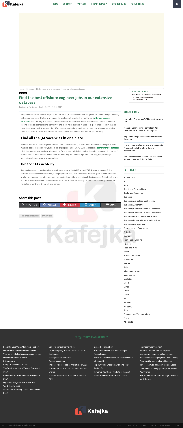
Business (23, 93)
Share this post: (141, 100)
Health (126, 252)
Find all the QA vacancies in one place (146, 94)
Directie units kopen (57, 361)
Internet (127, 263)
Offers (126, 295)
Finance (127, 244)
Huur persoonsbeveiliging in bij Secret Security (159, 358)
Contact (67, 4)
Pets (126, 298)
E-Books (127, 232)
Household (128, 259)
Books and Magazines (133, 193)
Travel (126, 318)
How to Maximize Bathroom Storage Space (158, 365)
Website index (165, 425)
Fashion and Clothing (133, 240)
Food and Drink (130, 248)
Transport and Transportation (137, 314)
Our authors (144, 425)
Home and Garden (132, 255)
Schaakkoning (9, 361)
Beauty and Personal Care (135, 189)
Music (126, 291)
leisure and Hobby (132, 271)
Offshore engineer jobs (29, 216)
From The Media (99, 4)
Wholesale (128, 322)
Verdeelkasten (100, 354)
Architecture (129, 177)
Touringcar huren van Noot (151, 347)
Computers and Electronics (136, 228)
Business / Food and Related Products (140, 216)
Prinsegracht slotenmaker (60, 358)
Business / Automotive (133, 205)
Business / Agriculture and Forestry (139, 201)
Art (125, 181)
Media (126, 283)
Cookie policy (119, 4)
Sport (126, 310)
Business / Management (134, 224)
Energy (127, 236)
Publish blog (137, 4)
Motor (126, 287)
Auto (126, 185)
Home (55, 4)
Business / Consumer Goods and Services (142, 213)
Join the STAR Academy (144, 97)
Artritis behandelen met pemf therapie (110, 350)
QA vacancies (47, 216)
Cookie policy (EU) (130, 425)
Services (127, 302)
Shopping (128, 306)
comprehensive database (108, 148)
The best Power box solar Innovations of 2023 (68, 365)
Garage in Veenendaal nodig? (15, 365)
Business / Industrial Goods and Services (142, 220)
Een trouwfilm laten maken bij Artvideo (156, 361)
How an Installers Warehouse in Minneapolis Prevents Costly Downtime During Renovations (143, 148)
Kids (126, 267)
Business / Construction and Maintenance (142, 209)
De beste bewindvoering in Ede (62, 347)
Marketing (128, 279)
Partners (82, 4)
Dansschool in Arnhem (103, 347)
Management (129, 275)
